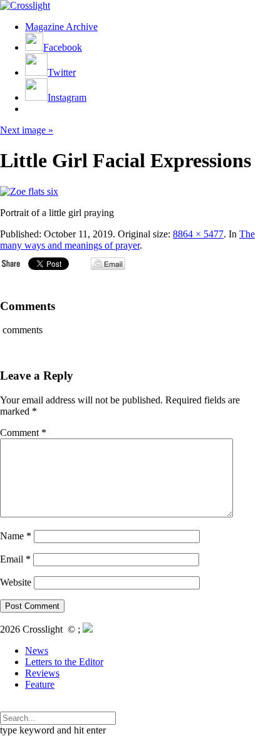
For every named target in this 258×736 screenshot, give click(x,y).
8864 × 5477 (198, 234)
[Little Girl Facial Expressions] (29, 191)
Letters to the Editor (64, 661)
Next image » (26, 130)
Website (15, 582)
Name (15, 536)
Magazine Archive (61, 26)
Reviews (42, 673)
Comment (23, 432)
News (36, 650)
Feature (39, 684)
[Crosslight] (25, 5)
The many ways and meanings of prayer (127, 240)
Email (15, 559)
